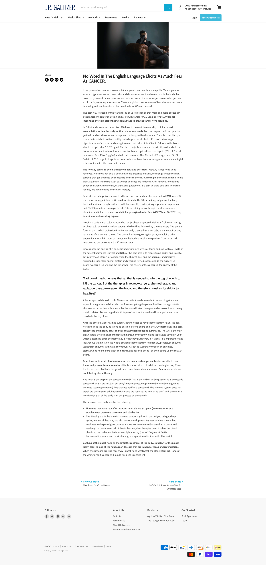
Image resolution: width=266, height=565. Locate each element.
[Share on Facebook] (47, 80)
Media (125, 17)
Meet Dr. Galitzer (53, 17)
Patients (138, 17)
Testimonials (119, 520)
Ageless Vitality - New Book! (161, 516)
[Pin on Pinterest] (61, 80)
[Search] (168, 7)
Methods (93, 17)
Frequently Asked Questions (126, 529)
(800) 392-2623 (51, 546)
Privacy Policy (68, 546)
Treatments (111, 17)
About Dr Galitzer (121, 525)
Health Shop (75, 17)
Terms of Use (82, 546)
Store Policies (97, 546)
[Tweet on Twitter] (52, 80)
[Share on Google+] (56, 80)
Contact (109, 546)
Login (194, 17)
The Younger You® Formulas (161, 520)
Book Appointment (190, 516)
